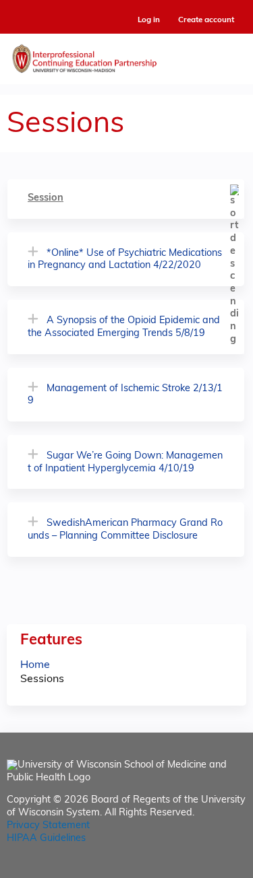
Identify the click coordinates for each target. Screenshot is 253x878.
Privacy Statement (48, 826)
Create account (206, 20)
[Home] (126, 55)
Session (45, 198)
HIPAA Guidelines (46, 839)
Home (35, 665)
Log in (149, 20)
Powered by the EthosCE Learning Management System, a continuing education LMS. (198, 868)
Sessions (42, 679)
